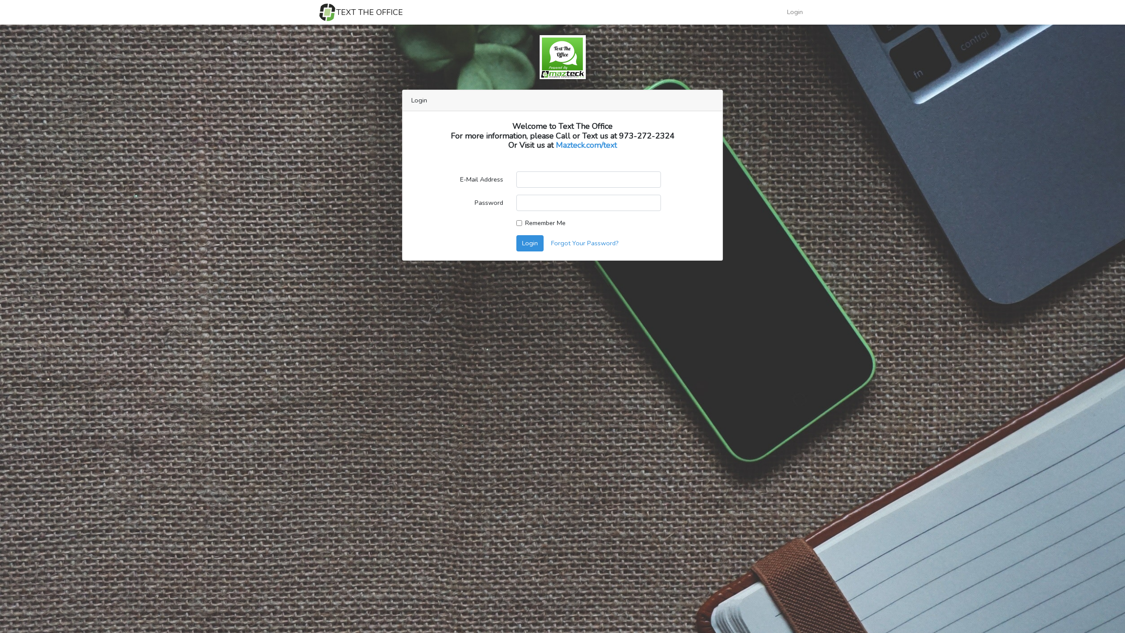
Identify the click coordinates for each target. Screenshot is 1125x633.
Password (489, 202)
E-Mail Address (481, 179)
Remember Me (545, 222)
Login (795, 11)
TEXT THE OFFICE (369, 12)
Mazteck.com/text (586, 145)
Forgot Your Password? (585, 243)
